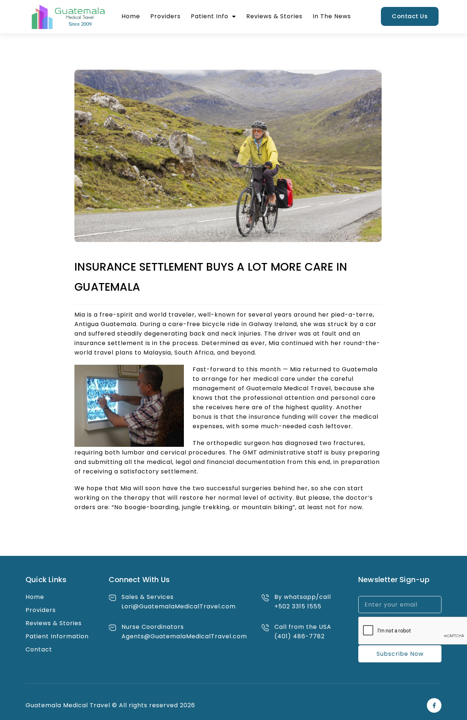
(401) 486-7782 (299, 636)
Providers (165, 16)
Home (130, 16)
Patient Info (209, 16)
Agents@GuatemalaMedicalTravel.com (184, 636)
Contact (39, 649)
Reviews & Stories (274, 16)
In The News (332, 16)
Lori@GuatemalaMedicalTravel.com (178, 606)
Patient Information (57, 636)
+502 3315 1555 (297, 606)
